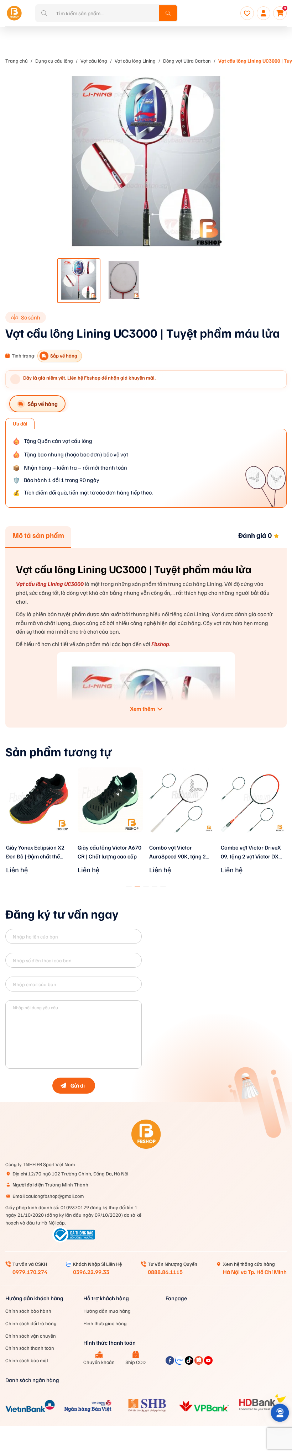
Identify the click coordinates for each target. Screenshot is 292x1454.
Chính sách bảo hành (28, 1311)
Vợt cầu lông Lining (135, 61)
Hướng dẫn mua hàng (107, 1311)
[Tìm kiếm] (168, 13)
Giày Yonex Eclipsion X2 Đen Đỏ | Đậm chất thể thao (35, 852)
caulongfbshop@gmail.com (48, 1196)
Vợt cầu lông (93, 61)
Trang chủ (16, 61)
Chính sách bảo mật (26, 1360)
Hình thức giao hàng (105, 1323)
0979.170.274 (29, 1271)
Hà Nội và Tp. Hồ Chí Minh (255, 1271)
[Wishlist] (247, 13)
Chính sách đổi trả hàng (31, 1323)
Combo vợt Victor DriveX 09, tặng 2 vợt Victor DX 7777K (251, 852)
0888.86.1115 (165, 1271)
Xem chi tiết (38, 841)
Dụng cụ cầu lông (54, 61)
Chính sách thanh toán (29, 1348)
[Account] (263, 13)
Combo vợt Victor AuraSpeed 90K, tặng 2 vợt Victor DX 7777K (177, 852)
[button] (280, 1412)
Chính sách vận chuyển (30, 1336)
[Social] (170, 1362)
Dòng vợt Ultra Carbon (187, 61)
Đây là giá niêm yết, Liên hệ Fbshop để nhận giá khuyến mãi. (89, 378)
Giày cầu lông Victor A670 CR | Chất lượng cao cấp (109, 852)
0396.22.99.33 (91, 1271)
